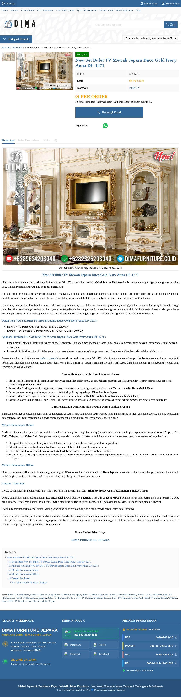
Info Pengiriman (124, 10)
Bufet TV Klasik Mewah (41, 594)
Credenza (172, 598)
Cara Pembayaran (65, 10)
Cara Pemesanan (45, 10)
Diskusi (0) (49, 140)
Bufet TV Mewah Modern (149, 594)
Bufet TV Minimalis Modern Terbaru (93, 598)
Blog (138, 10)
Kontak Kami (27, 10)
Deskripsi (8, 140)
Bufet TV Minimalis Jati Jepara (31, 598)
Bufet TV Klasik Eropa (18, 594)
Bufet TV (134, 87)
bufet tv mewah (49, 358)
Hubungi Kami (111, 112)
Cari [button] (172, 25)
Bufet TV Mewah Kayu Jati (95, 594)
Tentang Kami (106, 10)
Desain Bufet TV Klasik (13, 601)
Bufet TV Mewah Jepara (73, 275)
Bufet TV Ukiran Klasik (156, 598)
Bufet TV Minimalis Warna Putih (128, 598)
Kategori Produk (18, 39)
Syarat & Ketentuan (87, 10)
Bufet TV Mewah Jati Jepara (67, 594)
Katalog (14, 10)
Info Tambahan (28, 140)
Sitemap (121, 690)
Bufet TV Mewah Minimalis (122, 594)
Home (5, 10)
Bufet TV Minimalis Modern (61, 598)
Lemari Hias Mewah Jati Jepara (40, 601)
